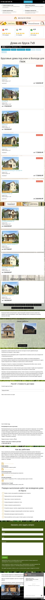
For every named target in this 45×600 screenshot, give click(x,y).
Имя (2, 527)
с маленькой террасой (6, 49)
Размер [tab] (9, 46)
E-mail (3, 537)
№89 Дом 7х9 (5, 78)
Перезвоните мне (28, 1)
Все (21, 46)
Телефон (3, 532)
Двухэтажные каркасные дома (17, 307)
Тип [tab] (4, 46)
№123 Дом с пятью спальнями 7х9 (9, 147)
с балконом (14, 49)
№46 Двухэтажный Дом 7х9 (8, 221)
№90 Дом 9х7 (5, 124)
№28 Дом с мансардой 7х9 (8, 295)
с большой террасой (21, 49)
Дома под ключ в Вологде (24, 18)
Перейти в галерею (22, 345)
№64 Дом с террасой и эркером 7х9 (10, 244)
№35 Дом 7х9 (5, 101)
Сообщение (4, 541)
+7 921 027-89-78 (6, 2)
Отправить (5, 557)
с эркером (28, 49)
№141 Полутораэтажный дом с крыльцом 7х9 (12, 170)
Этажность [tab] (15, 46)
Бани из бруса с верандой (28, 307)
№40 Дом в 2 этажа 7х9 (7, 193)
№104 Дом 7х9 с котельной (8, 267)
